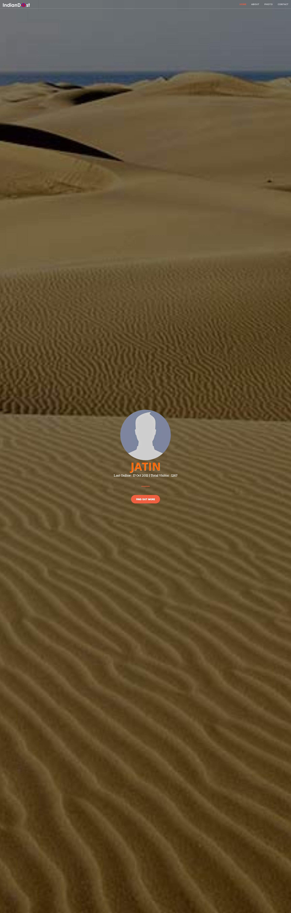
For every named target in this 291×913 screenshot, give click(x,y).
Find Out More (145, 499)
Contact (283, 4)
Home (242, 4)
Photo (268, 4)
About (255, 4)
